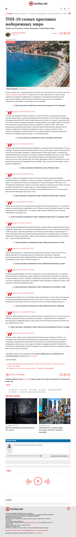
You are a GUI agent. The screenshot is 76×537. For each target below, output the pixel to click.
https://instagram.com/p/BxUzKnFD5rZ (20, 248)
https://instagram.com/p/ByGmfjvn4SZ (20, 144)
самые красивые (56, 390)
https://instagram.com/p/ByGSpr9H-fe (19, 174)
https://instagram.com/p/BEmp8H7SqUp (20, 312)
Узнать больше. (38, 533)
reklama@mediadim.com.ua (31, 522)
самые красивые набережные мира (32, 392)
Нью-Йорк (14, 390)
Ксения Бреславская (18, 33)
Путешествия (10, 42)
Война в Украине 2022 (38, 14)
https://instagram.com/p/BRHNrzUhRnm (20, 111)
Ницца (43, 390)
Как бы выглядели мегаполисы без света (20, 428)
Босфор (13, 392)
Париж (24, 390)
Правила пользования (11, 530)
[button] (65, 8)
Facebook (26, 379)
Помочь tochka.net (21, 14)
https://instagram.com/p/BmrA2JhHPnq (20, 333)
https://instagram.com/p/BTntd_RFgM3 (20, 270)
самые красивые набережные (17, 94)
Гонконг (34, 390)
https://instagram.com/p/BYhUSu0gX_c (20, 202)
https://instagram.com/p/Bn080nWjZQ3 (20, 293)
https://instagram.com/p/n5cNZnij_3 (19, 223)
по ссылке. (33, 356)
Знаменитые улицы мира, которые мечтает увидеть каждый (51, 429)
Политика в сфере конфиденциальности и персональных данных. (32, 530)
